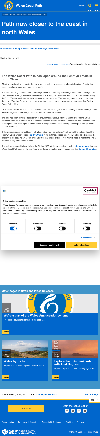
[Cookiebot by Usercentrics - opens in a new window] (90, 191)
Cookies (69, 422)
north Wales (53, 48)
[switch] (37, 228)
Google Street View (87, 149)
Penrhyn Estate (7, 48)
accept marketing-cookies (58, 64)
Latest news (15, 14)
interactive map (81, 146)
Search (89, 5)
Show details (86, 237)
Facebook (67, 411)
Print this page (91, 394)
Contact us (26, 408)
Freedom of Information (28, 422)
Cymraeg (81, 5)
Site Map (80, 422)
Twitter (73, 411)
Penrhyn (43, 48)
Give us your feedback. (46, 394)
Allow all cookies (81, 245)
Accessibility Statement (52, 422)
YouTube (85, 411)
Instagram (79, 411)
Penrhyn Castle (36, 134)
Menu (96, 5)
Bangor (18, 48)
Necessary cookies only (50, 245)
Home (5, 14)
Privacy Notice (8, 422)
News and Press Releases (34, 14)
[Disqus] (50, 183)
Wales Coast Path (30, 48)
